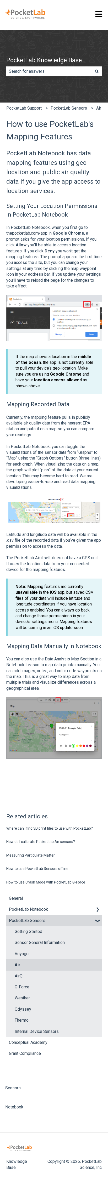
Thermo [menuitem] (22, 1020)
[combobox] (49, 71)
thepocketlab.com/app (26, 233)
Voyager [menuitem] (22, 953)
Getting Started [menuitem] (28, 931)
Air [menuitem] (17, 964)
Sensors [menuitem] (13, 1087)
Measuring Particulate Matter (30, 855)
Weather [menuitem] (22, 997)
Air (98, 108)
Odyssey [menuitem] (23, 1009)
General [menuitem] (16, 898)
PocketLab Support (24, 108)
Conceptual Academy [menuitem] (28, 1042)
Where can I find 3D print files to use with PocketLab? (49, 828)
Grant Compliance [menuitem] (25, 1053)
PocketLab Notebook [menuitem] (28, 909)
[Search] (97, 71)
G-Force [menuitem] (22, 986)
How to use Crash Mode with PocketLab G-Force (45, 882)
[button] (97, 909)
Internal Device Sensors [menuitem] (37, 1031)
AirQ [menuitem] (19, 975)
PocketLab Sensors (69, 108)
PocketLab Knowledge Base (44, 60)
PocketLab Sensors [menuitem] (27, 920)
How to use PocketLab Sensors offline (37, 869)
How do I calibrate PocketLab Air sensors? (40, 842)
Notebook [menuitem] (14, 1107)
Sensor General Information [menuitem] (40, 942)
